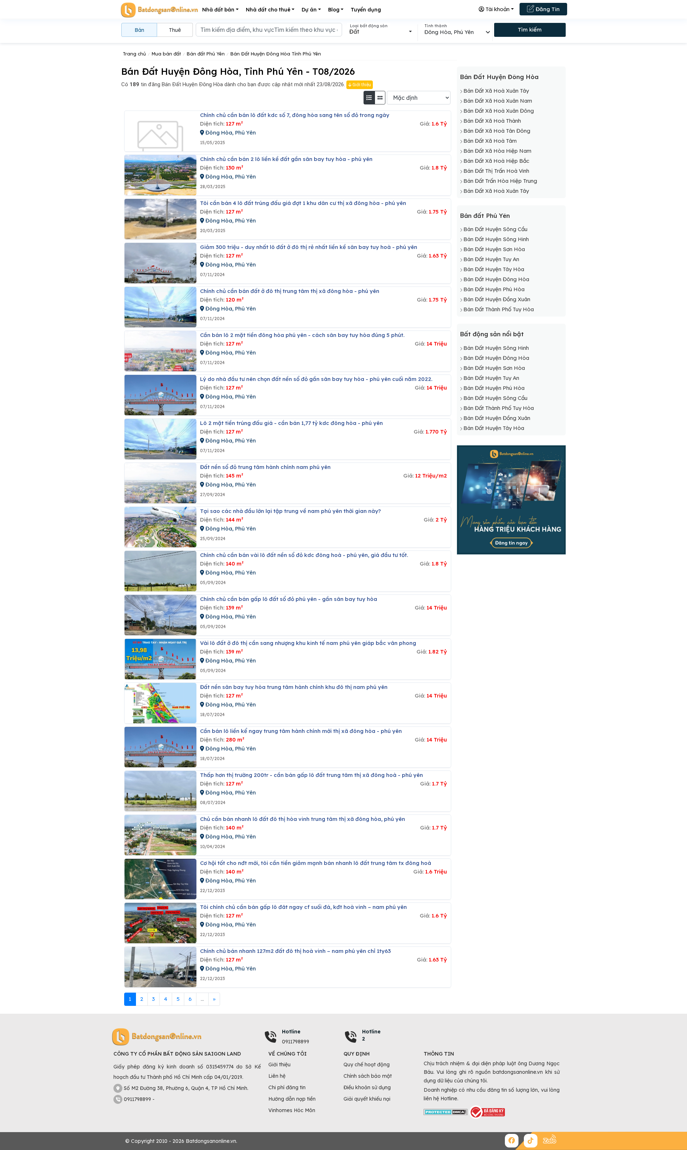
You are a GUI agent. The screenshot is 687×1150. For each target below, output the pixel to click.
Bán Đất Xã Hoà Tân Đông (496, 130)
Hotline (291, 1031)
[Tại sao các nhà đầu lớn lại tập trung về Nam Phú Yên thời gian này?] (160, 527)
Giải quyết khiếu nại (367, 1099)
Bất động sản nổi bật (492, 334)
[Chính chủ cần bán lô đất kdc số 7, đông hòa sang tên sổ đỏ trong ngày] (160, 131)
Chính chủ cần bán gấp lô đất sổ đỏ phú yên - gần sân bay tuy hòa (288, 599)
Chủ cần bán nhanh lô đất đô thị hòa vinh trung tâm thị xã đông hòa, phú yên (302, 819)
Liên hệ (277, 1076)
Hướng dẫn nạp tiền (292, 1099)
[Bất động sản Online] (159, 9)
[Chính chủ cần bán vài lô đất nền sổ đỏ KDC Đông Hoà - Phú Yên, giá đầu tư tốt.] (160, 571)
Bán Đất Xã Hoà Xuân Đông (498, 110)
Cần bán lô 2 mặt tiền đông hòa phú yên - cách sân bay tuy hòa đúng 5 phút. (302, 335)
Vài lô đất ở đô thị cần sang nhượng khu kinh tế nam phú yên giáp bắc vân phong (308, 643)
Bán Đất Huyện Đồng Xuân (496, 299)
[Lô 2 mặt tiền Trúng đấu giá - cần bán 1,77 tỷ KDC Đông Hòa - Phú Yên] (160, 439)
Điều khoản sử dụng (367, 1087)
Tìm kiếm (530, 29)
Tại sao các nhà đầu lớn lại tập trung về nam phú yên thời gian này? (290, 511)
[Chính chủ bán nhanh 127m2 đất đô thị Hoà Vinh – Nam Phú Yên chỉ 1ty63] (160, 967)
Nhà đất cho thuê (268, 9)
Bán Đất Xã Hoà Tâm (490, 140)
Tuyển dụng (366, 9)
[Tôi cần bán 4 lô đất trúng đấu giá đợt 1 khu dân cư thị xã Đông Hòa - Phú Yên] (160, 219)
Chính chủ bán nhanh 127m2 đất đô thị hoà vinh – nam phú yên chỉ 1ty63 (295, 951)
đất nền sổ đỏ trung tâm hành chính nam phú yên (265, 467)
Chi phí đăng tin (287, 1087)
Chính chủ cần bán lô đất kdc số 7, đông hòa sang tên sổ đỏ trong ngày (294, 115)
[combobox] (380, 31)
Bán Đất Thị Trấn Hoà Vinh (496, 170)
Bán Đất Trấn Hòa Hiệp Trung (500, 180)
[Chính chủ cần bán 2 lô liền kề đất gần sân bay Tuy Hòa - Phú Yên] (160, 175)
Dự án (309, 9)
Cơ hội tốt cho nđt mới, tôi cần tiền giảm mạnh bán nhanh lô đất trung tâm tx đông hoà (315, 863)
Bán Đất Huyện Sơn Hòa (494, 249)
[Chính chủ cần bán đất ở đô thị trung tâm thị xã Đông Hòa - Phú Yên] (160, 307)
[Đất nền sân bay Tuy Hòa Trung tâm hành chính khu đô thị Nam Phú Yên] (160, 703)
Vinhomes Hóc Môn (291, 1110)
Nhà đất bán (218, 9)
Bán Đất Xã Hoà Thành (492, 120)
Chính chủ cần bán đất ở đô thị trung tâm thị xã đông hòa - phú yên (289, 291)
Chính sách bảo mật (368, 1076)
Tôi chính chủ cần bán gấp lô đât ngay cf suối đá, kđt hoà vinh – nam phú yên (303, 907)
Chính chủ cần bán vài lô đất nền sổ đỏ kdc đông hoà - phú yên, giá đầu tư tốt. (304, 555)
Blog (334, 9)
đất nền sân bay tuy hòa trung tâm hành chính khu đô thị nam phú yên (294, 687)
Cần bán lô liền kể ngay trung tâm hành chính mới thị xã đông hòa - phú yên (301, 731)
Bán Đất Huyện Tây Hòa (493, 269)
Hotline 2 (371, 1035)
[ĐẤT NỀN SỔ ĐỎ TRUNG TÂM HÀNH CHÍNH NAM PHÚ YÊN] (160, 483)
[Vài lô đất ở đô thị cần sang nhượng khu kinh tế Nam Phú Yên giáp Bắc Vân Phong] (160, 659)
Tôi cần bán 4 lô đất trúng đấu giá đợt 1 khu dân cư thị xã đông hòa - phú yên (303, 203)
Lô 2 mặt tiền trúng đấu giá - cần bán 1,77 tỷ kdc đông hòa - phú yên (291, 423)
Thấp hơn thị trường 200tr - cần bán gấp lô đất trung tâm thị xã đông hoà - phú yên (311, 775)
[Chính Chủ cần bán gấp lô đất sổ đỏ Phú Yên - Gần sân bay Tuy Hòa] (160, 615)
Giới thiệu (361, 84)
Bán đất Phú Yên (485, 215)
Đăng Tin (547, 9)
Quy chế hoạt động (367, 1064)
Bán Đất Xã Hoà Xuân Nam (497, 100)
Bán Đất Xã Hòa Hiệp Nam (497, 150)
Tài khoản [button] (497, 9)
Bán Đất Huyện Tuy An (491, 259)
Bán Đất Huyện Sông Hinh (496, 239)
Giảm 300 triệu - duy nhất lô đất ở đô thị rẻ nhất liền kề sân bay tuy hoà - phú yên (308, 247)
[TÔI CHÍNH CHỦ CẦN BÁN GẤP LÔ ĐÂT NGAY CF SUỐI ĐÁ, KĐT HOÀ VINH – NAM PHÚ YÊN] (160, 923)
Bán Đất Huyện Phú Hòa (494, 289)
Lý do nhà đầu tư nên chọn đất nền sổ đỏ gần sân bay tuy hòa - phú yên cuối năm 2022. (316, 379)
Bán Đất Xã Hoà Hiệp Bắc (496, 160)
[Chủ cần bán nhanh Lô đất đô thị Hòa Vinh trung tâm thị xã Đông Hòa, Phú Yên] (160, 835)
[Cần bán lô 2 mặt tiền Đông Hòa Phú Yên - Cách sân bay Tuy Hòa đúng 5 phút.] (160, 351)
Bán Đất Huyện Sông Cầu (495, 229)
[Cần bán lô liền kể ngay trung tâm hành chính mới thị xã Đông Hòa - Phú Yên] (160, 747)
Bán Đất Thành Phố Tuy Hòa (498, 309)
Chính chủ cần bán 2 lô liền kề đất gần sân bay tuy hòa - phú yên (286, 159)
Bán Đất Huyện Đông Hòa (499, 76)
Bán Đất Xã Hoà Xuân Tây (496, 90)
